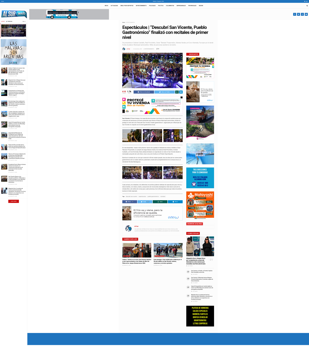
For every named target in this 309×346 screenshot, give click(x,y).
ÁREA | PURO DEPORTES (126, 5)
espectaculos (142, 196)
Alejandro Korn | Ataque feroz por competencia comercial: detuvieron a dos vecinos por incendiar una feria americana (195, 261)
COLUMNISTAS (170, 5)
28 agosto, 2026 (127, 265)
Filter (24, 21)
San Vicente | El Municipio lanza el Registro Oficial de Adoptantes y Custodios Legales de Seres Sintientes (202, 279)
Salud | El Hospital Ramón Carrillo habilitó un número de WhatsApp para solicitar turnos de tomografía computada (202, 288)
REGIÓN (201, 5)
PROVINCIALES (192, 5)
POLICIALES (152, 5)
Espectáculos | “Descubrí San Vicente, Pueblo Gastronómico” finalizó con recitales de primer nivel (13, 31)
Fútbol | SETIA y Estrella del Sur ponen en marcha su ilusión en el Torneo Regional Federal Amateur (17, 146)
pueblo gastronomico (153, 196)
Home (2, 1)
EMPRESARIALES (181, 5)
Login (306, 1)
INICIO (106, 5)
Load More (13, 201)
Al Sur (128, 49)
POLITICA (160, 5)
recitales (163, 196)
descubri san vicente (131, 196)
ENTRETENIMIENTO (141, 5)
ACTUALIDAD (114, 5)
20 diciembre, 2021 (137, 49)
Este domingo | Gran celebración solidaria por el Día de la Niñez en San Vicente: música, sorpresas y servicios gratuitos (168, 261)
